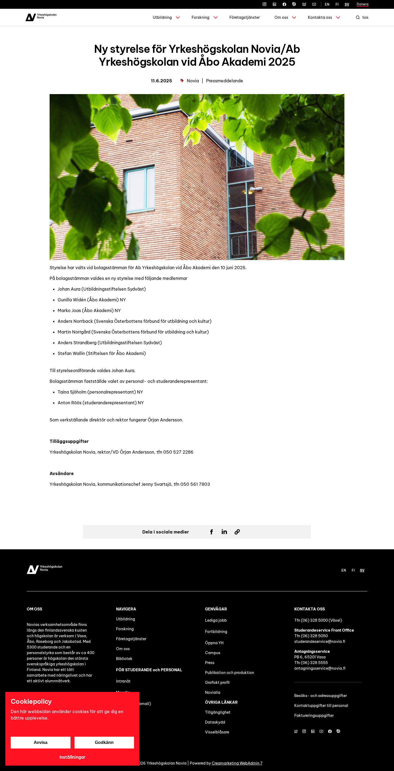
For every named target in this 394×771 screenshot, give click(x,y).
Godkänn (104, 742)
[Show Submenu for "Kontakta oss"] (338, 17)
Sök (365, 17)
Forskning (200, 17)
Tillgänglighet (218, 712)
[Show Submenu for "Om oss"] (294, 17)
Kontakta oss (320, 17)
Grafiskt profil (217, 682)
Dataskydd (215, 722)
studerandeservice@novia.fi (319, 641)
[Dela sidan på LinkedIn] (224, 532)
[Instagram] (264, 4)
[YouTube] (314, 4)
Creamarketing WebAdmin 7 (237, 763)
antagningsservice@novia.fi (319, 668)
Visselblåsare (217, 732)
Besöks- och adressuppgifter (320, 695)
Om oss (281, 17)
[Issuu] (294, 4)
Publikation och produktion (229, 672)
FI (337, 4)
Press (209, 662)
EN (327, 4)
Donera (363, 4)
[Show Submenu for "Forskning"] (215, 17)
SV (347, 4)
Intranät (123, 681)
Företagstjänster (244, 17)
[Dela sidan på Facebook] (211, 532)
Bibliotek (124, 658)
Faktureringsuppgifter (314, 715)
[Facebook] (284, 4)
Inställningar (73, 757)
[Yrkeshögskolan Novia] (41, 17)
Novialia (212, 692)
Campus (212, 652)
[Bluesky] (304, 4)
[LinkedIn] (274, 4)
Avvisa (40, 742)
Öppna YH (214, 642)
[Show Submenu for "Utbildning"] (178, 17)
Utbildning (162, 17)
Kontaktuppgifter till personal (321, 705)
